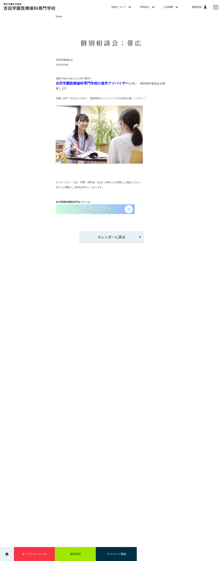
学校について (118, 7)
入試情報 (168, 7)
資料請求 (75, 553)
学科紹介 (144, 7)
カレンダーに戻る (111, 237)
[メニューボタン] (216, 7)
